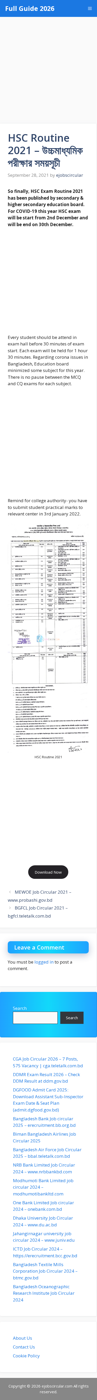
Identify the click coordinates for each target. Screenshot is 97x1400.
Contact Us (24, 1347)
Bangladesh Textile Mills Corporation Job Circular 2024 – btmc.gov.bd (45, 1271)
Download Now (48, 872)
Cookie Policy (26, 1356)
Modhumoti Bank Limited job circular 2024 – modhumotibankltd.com (43, 1187)
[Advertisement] (48, 67)
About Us (22, 1338)
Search (20, 1008)
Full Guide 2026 (29, 8)
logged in (44, 962)
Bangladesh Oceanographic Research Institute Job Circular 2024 (43, 1293)
